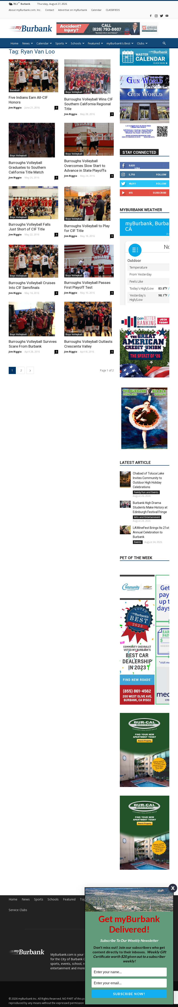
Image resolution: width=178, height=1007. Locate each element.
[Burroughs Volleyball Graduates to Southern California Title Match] (33, 140)
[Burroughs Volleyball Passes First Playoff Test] (89, 261)
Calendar (96, 9)
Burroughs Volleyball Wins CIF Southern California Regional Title (88, 104)
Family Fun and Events (146, 476)
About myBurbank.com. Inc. (25, 9)
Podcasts (17, 55)
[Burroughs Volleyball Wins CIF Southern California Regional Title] (89, 76)
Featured (94, 43)
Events (137, 526)
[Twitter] (161, 16)
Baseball (15, 90)
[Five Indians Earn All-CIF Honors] (33, 75)
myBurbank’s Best (118, 43)
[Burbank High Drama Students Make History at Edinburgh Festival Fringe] (125, 488)
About (124, 880)
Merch (31, 55)
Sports (59, 43)
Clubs (140, 43)
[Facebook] (150, 16)
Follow (161, 184)
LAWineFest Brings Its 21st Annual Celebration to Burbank (151, 517)
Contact (49, 9)
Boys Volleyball (74, 92)
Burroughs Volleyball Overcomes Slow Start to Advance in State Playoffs (85, 166)
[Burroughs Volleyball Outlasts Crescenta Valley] (89, 319)
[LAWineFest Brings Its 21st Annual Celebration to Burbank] (125, 514)
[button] (164, 43)
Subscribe (159, 202)
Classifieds (46, 55)
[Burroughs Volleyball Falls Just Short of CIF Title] (33, 202)
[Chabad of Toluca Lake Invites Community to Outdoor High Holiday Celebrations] (125, 464)
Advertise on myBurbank (72, 9)
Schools (76, 43)
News (26, 43)
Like (137, 178)
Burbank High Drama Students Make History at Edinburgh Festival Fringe (150, 492)
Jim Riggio (15, 107)
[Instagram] (156, 16)
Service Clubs (18, 890)
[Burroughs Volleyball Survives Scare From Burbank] (33, 319)
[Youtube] (167, 16)
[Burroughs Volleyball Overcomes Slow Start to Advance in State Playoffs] (89, 139)
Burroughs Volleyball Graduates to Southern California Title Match (27, 167)
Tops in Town (89, 880)
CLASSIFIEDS (113, 9)
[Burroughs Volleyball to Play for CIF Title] (89, 203)
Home (14, 43)
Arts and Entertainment (147, 501)
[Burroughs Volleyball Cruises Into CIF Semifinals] (33, 261)
